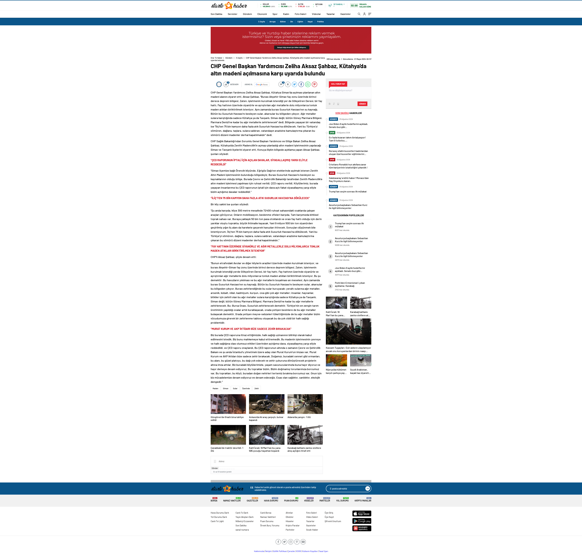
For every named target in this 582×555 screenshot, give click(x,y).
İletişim (268, 551)
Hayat (310, 21)
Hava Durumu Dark (220, 512)
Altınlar (289, 512)
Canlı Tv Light (217, 521)
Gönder (215, 468)
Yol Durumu (342, 499)
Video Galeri (312, 517)
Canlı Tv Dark (242, 512)
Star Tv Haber (216, 58)
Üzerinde (246, 388)
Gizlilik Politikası (280, 551)
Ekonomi (262, 13)
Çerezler (291, 551)
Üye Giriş (329, 512)
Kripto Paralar (363, 499)
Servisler (232, 13)
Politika (320, 21)
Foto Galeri (300, 13)
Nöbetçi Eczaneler (245, 521)
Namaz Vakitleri (232, 499)
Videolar (316, 13)
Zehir (256, 388)
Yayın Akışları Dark (245, 517)
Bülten (283, 21)
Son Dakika (216, 13)
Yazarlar (330, 13)
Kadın (286, 13)
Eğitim (300, 21)
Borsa (214, 499)
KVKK (298, 551)
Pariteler (324, 499)
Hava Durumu (271, 499)
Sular (235, 388)
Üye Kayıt (329, 517)
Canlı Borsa (265, 512)
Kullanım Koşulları (310, 551)
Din (291, 21)
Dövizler (290, 517)
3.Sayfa (261, 21)
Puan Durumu (291, 499)
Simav (225, 388)
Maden (215, 388)
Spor (275, 13)
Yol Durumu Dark (219, 517)
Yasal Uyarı (323, 551)
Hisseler (309, 499)
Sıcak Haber (312, 529)
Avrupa (272, 21)
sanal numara (242, 529)
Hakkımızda (259, 551)
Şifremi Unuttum (333, 521)
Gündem (247, 13)
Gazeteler (345, 13)
